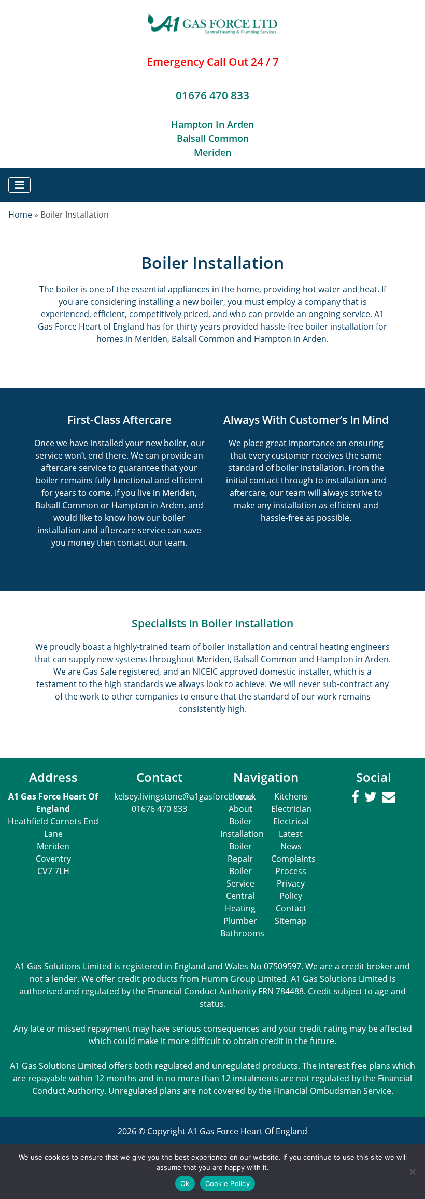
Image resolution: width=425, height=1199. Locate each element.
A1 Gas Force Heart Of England (247, 1131)
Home (20, 214)
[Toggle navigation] (19, 185)
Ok (185, 1183)
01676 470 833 (212, 95)
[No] (412, 1171)
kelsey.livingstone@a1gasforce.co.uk (185, 796)
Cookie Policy (227, 1183)
